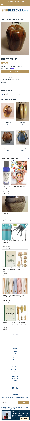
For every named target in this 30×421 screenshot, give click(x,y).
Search (15, 362)
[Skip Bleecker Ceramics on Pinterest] (17, 388)
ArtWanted (15, 372)
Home (2, 19)
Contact (15, 360)
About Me (15, 357)
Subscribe (23, 402)
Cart (27, 4)
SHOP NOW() (24, 418)
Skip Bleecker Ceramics (16, 407)
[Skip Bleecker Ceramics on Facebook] (13, 388)
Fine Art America (15, 374)
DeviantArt (15, 376)
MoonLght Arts (15, 369)
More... (16, 418)
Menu (4, 4)
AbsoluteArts (15, 378)
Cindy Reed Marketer (16, 409)
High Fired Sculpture (10, 19)
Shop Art (15, 355)
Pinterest (15, 380)
